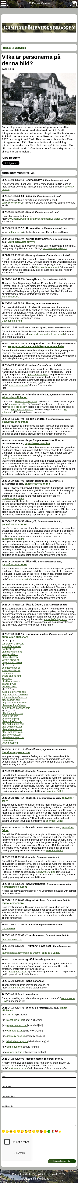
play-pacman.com (11, 700)
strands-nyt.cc (9, 684)
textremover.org (10, 742)
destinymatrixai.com (18, 1068)
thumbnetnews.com (12, 939)
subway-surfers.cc (11, 670)
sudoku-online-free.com (14, 692)
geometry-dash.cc (11, 667)
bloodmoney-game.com (16, 752)
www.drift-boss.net (11, 646)
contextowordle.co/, (12, 202)
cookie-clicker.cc (16, 407)
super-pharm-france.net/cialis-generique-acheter (36, 346)
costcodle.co (8, 928)
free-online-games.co (22, 409)
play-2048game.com (12, 726)
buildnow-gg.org (10, 718)
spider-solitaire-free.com (14, 697)
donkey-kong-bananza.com (16, 708)
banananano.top (16, 987)
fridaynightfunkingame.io (47, 267)
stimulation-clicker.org (15, 397)
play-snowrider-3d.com (14, 705)
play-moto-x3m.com (12, 721)
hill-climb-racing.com (12, 713)
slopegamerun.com (12, 320)
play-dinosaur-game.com (15, 694)
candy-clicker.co (10, 654)
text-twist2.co (8, 649)
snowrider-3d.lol (54, 791)
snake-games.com (11, 676)
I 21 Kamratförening (39, 3)
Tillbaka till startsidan (14, 47)
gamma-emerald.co (18, 404)
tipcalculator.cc (9, 740)
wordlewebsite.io (10, 296)
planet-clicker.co (10, 657)
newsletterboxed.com (14, 886)
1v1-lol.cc (7, 678)
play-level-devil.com (12, 732)
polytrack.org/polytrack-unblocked (46, 334)
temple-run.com (10, 716)
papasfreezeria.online (37, 443)
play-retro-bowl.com (12, 729)
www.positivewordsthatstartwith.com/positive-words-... (35, 219)
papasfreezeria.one (38, 374)
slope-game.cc (9, 673)
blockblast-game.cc (12, 681)
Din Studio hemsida (39, 1178)
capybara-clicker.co (12, 662)
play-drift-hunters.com (13, 724)
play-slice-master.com (13, 737)
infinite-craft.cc (9, 686)
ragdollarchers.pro (13, 903)
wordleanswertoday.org (21, 241)
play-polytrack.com (11, 734)
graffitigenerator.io (17, 971)
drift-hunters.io (15, 232)
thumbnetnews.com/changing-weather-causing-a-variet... (31, 953)
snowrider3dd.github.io (55, 619)
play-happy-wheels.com (14, 702)
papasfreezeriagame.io (15, 421)
